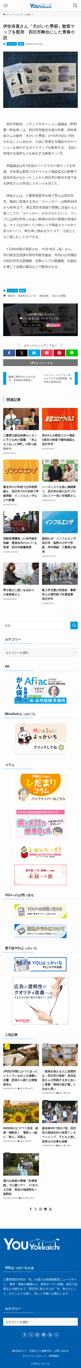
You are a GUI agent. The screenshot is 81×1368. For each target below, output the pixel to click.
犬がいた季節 (59, 295)
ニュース (12, 43)
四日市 (11, 295)
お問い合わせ (61, 1350)
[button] (9, 353)
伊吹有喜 (44, 295)
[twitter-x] (35, 1209)
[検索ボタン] (75, 5)
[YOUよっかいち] (41, 5)
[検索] (56, 1334)
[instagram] (40, 1209)
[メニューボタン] (5, 5)
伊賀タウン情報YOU (40, 1350)
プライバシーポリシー (34, 1356)
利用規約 (54, 1356)
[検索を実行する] (74, 625)
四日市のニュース (27, 295)
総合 (21, 43)
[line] (45, 1209)
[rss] (50, 1209)
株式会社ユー (19, 1350)
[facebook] (31, 1209)
